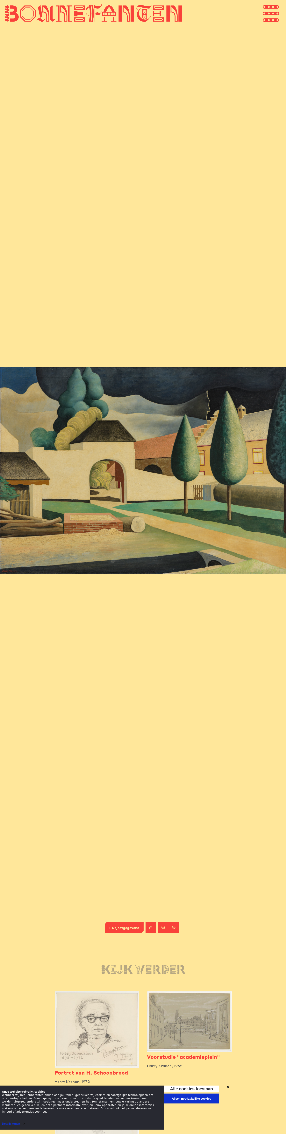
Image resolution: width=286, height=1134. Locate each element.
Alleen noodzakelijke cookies (191, 1098)
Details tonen (11, 1123)
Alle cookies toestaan (191, 1088)
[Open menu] (278, 13)
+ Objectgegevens (124, 928)
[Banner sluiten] (227, 1087)
